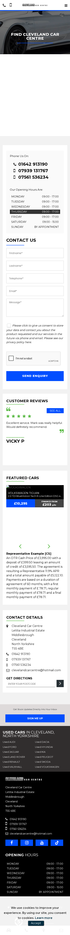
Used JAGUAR (11, 751)
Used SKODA (42, 761)
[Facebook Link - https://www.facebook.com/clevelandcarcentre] (11, 843)
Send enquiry (35, 376)
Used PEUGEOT (44, 756)
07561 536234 (32, 177)
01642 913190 (32, 164)
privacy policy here (18, 342)
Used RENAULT (11, 761)
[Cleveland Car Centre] (35, 5)
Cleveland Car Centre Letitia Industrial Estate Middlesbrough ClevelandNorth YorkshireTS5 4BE (28, 637)
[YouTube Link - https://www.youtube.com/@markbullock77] (42, 843)
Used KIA (40, 751)
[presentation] (20, 546)
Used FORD (10, 746)
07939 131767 (32, 170)
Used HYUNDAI (44, 746)
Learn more (43, 918)
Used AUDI (9, 741)
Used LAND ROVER (14, 756)
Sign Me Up (35, 718)
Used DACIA (42, 741)
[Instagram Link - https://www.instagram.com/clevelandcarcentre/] (26, 843)
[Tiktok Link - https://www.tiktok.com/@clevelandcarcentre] (57, 843)
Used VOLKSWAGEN (47, 766)
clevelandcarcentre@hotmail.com (36, 670)
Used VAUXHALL (12, 766)
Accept (36, 923)
